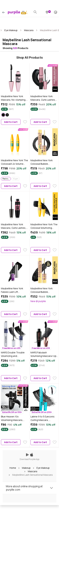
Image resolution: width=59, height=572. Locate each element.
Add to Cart (11, 121)
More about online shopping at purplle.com (24, 487)
